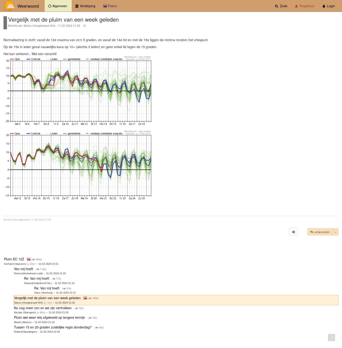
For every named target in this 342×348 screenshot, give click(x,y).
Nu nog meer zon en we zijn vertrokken (43, 307)
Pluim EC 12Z (14, 259)
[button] (293, 232)
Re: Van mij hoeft (37, 278)
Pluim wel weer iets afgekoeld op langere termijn (50, 317)
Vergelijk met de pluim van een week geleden (48, 297)
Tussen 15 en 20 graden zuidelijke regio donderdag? (53, 327)
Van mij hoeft (24, 268)
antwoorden (321, 232)
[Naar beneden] (331, 337)
